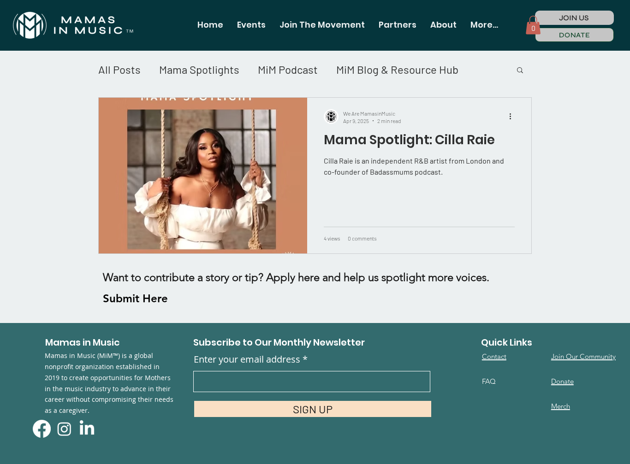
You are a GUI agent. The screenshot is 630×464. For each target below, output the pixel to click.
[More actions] (513, 116)
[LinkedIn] (87, 429)
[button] (251, 25)
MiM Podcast (288, 69)
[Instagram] (64, 429)
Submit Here (135, 298)
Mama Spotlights (199, 69)
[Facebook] (42, 429)
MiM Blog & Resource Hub (397, 69)
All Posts (119, 69)
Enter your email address (247, 359)
